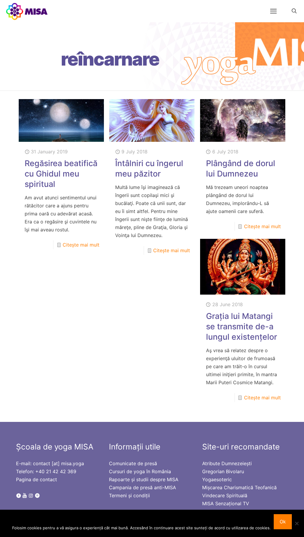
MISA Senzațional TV (225, 503)
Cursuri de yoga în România (140, 471)
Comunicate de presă (133, 463)
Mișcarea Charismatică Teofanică (239, 487)
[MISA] (27, 11)
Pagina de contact (36, 479)
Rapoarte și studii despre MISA (143, 479)
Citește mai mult (81, 245)
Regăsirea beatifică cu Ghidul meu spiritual (61, 173)
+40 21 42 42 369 (55, 471)
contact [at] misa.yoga (58, 463)
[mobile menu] (273, 11)
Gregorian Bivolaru (223, 471)
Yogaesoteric (217, 479)
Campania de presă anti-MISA (142, 487)
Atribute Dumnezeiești (227, 463)
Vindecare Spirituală (224, 495)
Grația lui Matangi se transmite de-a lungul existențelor (241, 326)
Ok (283, 522)
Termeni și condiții (129, 495)
